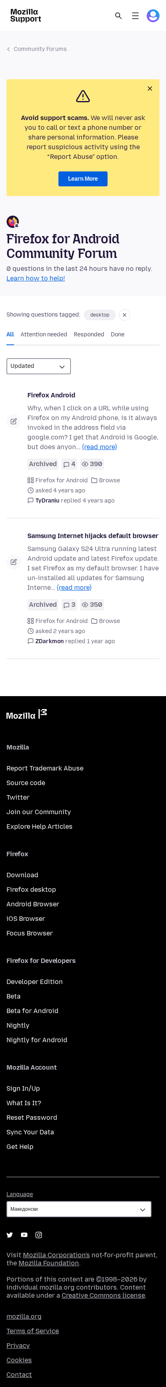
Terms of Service (32, 1331)
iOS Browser (25, 919)
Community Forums (40, 49)
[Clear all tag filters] (124, 315)
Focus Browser (29, 933)
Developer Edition (34, 982)
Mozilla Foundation (49, 1263)
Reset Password (31, 1117)
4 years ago (98, 500)
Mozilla (26, 715)
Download (22, 875)
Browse (109, 480)
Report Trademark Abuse (44, 768)
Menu (135, 15)
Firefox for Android (61, 480)
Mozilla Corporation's (56, 1255)
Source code (25, 783)
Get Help (19, 1147)
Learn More (83, 178)
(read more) (99, 447)
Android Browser (32, 904)
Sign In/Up (23, 1088)
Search (118, 15)
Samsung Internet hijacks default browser (92, 536)
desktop (99, 315)
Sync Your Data (30, 1132)
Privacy (18, 1345)
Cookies (19, 1360)
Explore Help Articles (39, 826)
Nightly (17, 1025)
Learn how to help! (35, 278)
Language (19, 1194)
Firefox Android (51, 395)
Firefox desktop (31, 889)
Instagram (38, 1235)
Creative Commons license (103, 1295)
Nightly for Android (36, 1040)
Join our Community (38, 812)
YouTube (24, 1235)
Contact (19, 1375)
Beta (13, 996)
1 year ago (101, 641)
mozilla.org (24, 1316)
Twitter (17, 797)
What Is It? (23, 1103)
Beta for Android (32, 1011)
